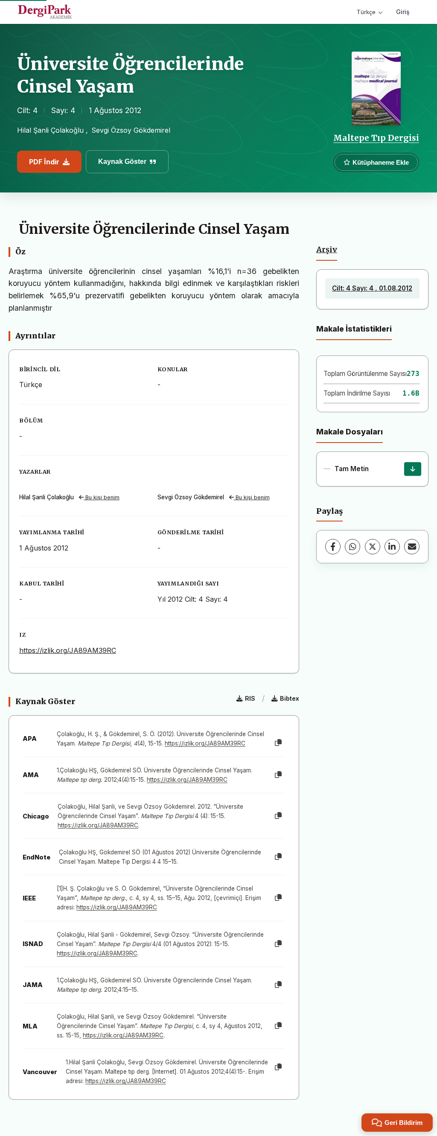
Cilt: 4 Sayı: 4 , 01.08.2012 (372, 288)
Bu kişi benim (101, 497)
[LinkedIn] (392, 546)
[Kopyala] (278, 743)
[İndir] (412, 469)
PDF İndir (44, 161)
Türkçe (366, 12)
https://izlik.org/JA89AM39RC (67, 650)
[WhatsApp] (352, 546)
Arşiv (326, 249)
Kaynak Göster (122, 161)
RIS (250, 698)
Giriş (403, 11)
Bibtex (289, 698)
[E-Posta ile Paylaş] (412, 546)
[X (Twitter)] (372, 546)
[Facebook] (333, 546)
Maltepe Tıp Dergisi (376, 138)
